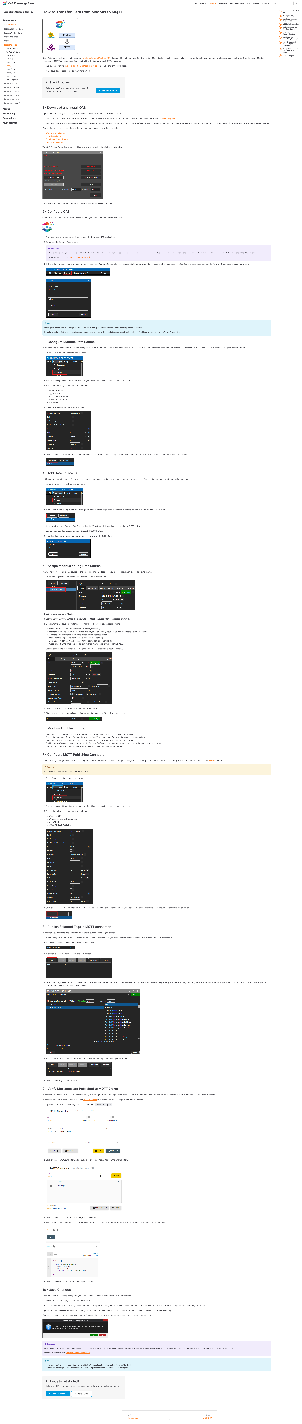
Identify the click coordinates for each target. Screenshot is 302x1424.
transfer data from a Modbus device (81, 66)
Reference (223, 3)
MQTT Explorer (90, 1099)
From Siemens (10, 99)
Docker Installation (54, 142)
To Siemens (11, 76)
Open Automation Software (258, 3)
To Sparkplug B (12, 79)
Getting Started (201, 3)
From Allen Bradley (13, 29)
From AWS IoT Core (13, 33)
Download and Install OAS (289, 12)
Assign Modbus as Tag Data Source (288, 28)
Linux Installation (53, 136)
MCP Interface (10, 123)
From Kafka (9, 41)
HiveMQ (212, 760)
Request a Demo (109, 90)
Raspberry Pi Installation (57, 139)
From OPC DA (10, 91)
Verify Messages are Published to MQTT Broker (289, 50)
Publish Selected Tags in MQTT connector (288, 44)
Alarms (6, 109)
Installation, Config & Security (18, 12)
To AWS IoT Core (13, 52)
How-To (213, 3)
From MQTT (9, 83)
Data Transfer (10, 24)
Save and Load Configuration (78, 1353)
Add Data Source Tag (289, 24)
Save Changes (286, 56)
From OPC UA (10, 95)
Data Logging (9, 20)
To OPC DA (10, 69)
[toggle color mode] (297, 3)
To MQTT (10, 66)
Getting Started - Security (80, 257)
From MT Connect (12, 87)
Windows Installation (55, 133)
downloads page (167, 118)
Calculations (9, 118)
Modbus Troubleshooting (287, 33)
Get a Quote (82, 1394)
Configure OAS (287, 16)
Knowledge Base (237, 3)
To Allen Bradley (12, 48)
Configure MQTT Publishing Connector (289, 38)
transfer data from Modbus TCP (95, 58)
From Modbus (10, 45)
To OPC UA (10, 73)
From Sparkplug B (12, 103)
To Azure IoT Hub (13, 55)
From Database (11, 37)
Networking (9, 113)
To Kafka (9, 59)
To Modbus (10, 62)
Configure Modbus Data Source (288, 20)
